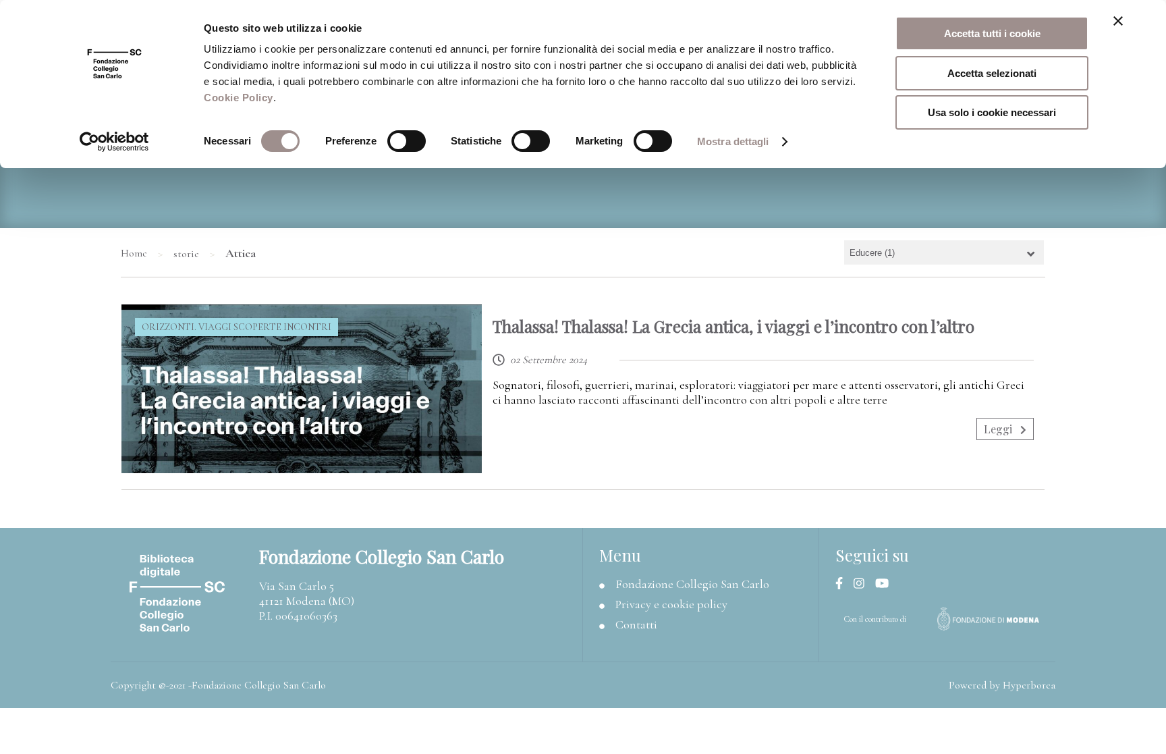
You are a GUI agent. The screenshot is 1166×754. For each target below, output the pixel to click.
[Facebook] (844, 583)
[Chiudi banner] (1118, 21)
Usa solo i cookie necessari (992, 112)
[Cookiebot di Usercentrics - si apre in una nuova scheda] (114, 142)
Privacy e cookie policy (671, 604)
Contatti (636, 624)
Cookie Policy (238, 97)
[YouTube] (887, 583)
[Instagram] (864, 583)
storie (186, 254)
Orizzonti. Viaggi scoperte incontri (236, 327)
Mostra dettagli (733, 141)
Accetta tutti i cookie (992, 33)
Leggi (999, 429)
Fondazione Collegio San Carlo (692, 583)
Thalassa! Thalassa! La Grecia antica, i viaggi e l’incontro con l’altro (733, 326)
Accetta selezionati (991, 73)
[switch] (406, 141)
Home (134, 253)
